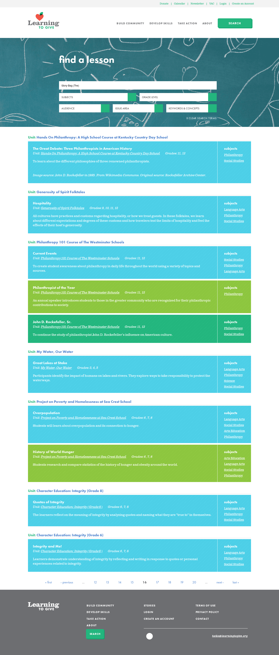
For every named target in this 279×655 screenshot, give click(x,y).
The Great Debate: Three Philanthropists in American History (82, 148)
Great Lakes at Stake (50, 362)
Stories (149, 605)
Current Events (45, 253)
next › (220, 582)
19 (181, 582)
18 (169, 582)
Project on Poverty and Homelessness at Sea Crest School (84, 401)
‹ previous (67, 582)
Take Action (187, 23)
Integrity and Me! (47, 546)
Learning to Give (43, 20)
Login (223, 4)
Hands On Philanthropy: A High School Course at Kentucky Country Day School (102, 137)
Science (229, 381)
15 (132, 582)
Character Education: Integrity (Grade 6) (70, 535)
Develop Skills (161, 23)
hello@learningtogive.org (230, 636)
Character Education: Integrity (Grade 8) (70, 490)
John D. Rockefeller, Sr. (52, 321)
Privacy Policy (207, 612)
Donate (164, 4)
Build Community (130, 23)
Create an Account (243, 4)
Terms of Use (206, 605)
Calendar (179, 4)
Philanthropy (233, 155)
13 (107, 582)
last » (236, 582)
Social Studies (234, 161)
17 (157, 582)
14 (119, 582)
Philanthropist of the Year (54, 287)
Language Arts (234, 210)
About (207, 23)
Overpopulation (46, 412)
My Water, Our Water (55, 351)
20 (194, 582)
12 (95, 582)
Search (235, 23)
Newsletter (197, 4)
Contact (202, 619)
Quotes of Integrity (48, 502)
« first (48, 582)
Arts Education (234, 431)
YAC (211, 4)
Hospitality (42, 203)
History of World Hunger (53, 451)
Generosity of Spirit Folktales (61, 192)
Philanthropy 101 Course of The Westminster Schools (80, 242)
